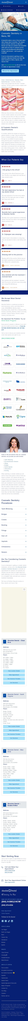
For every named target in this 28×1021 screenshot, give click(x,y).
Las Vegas (4, 929)
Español (3, 975)
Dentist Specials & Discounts (8, 983)
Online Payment (5, 913)
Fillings (6, 463)
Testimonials (4, 978)
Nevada (17, 80)
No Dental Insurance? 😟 (8, 973)
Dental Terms (4, 980)
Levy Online (4, 1017)
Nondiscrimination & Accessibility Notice (10, 1014)
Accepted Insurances (7, 970)
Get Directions (14, 682)
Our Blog (3, 991)
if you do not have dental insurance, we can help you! (13, 328)
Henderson (4, 940)
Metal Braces (4, 960)
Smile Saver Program (8, 321)
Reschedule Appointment (7, 10)
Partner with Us (5, 996)
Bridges (6, 465)
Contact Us (4, 988)
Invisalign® (4, 955)
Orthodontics (7, 469)
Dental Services (10, 80)
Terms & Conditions (5, 1012)
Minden (3, 942)
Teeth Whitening (8, 460)
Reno (2, 934)
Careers (3, 993)
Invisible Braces (5, 957)
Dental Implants (8, 467)
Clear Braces (4, 952)
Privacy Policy (19, 1012)
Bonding (6, 470)
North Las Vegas (5, 932)
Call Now (21, 6)
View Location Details (14, 671)
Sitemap (13, 1012)
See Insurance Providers (14, 679)
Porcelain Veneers (11, 461)
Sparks (3, 945)
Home (2, 80)
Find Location (7, 6)
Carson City (4, 937)
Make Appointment (21, 10)
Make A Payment (5, 985)
